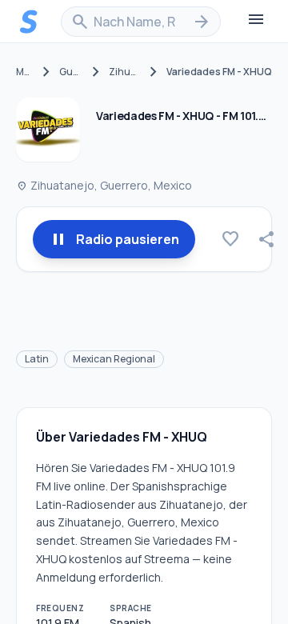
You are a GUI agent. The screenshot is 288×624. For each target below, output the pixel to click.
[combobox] (141, 21)
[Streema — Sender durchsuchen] (29, 21)
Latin (37, 359)
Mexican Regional (114, 359)
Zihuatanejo (125, 72)
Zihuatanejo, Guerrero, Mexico (104, 185)
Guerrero (70, 72)
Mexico (25, 72)
